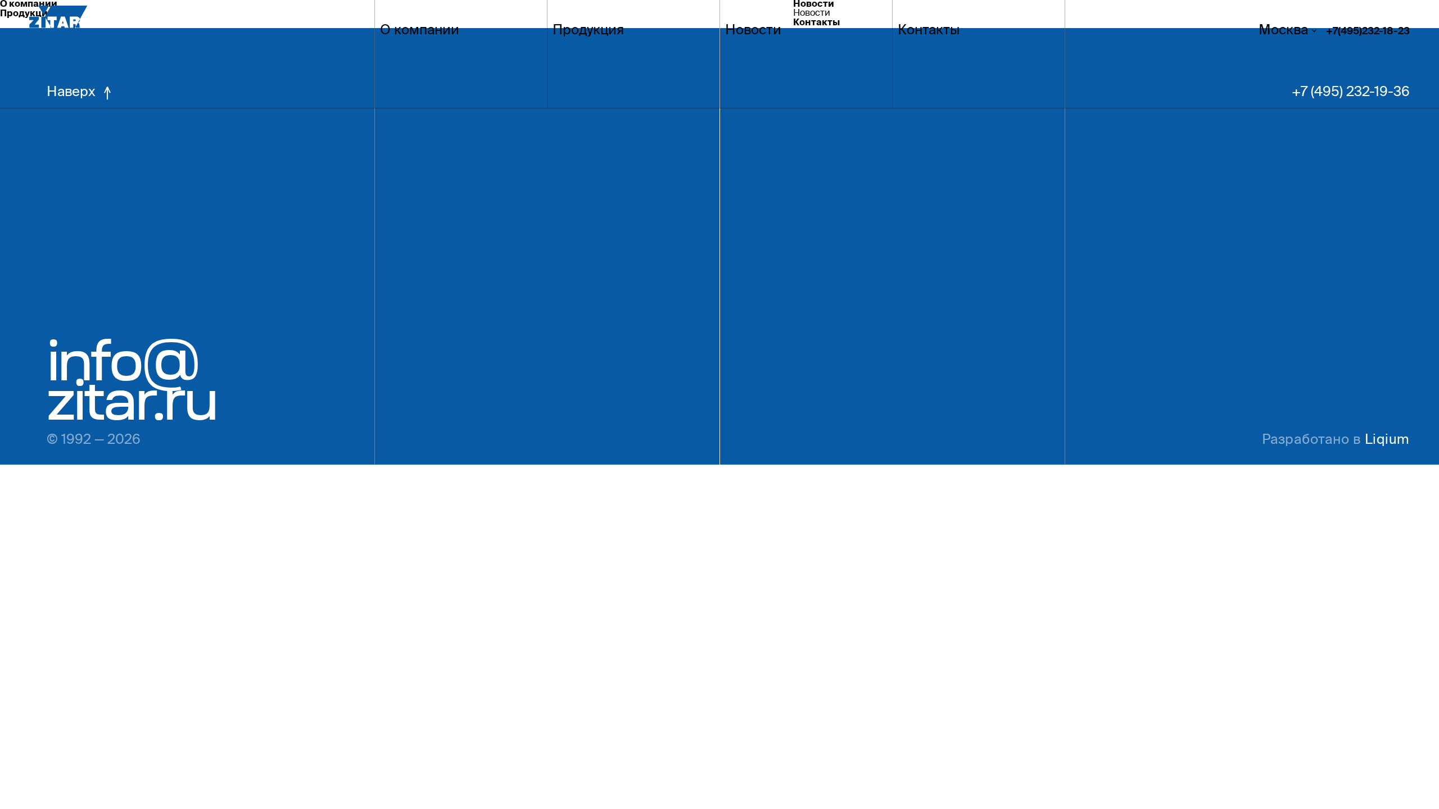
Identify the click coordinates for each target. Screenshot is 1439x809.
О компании (419, 31)
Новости (753, 31)
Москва (1283, 31)
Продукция (588, 31)
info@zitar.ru (131, 380)
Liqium (1387, 441)
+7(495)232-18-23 (1368, 32)
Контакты (929, 31)
